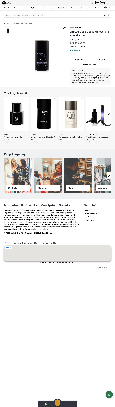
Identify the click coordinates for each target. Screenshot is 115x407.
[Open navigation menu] (58, 402)
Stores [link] (89, 8)
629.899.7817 (89, 210)
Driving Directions (90, 213)
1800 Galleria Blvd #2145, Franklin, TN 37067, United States (29, 233)
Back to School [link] (62, 8)
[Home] (43, 3)
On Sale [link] (7, 8)
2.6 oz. (73, 54)
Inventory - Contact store (77, 46)
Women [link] (16, 8)
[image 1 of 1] (8, 30)
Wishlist (108, 8)
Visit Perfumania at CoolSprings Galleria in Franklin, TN (58, 262)
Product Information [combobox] (77, 70)
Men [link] (24, 8)
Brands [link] (97, 8)
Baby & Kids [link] (33, 8)
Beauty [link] (44, 8)
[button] (103, 3)
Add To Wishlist (101, 60)
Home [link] (52, 8)
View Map (87, 217)
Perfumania (75, 27)
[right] (109, 113)
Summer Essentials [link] (76, 8)
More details (89, 220)
